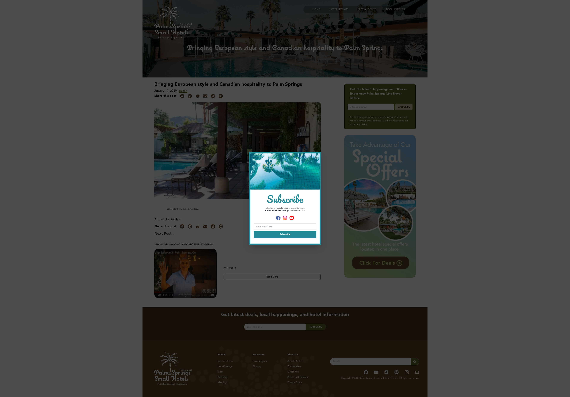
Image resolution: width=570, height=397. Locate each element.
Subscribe (285, 234)
